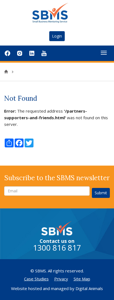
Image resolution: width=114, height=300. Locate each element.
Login (57, 36)
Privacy (61, 279)
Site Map (82, 279)
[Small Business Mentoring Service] (57, 13)
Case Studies (36, 279)
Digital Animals (89, 288)
